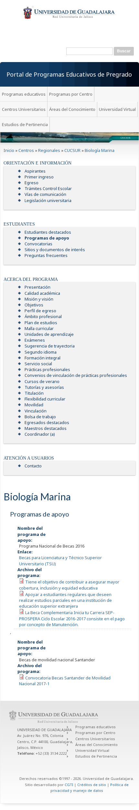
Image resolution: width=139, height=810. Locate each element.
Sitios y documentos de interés (55, 249)
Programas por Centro (70, 94)
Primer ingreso (39, 177)
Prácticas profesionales (47, 369)
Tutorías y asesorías (44, 387)
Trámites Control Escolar (48, 188)
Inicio (9, 150)
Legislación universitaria (48, 200)
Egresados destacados (47, 422)
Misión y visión (39, 299)
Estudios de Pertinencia (25, 124)
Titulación (34, 393)
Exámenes (35, 340)
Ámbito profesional (43, 316)
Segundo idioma (41, 352)
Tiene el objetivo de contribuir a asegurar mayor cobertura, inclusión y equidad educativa (69, 585)
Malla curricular (39, 328)
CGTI (69, 784)
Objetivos (34, 305)
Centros (26, 150)
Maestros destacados (46, 428)
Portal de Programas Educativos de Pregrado (69, 74)
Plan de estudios (41, 322)
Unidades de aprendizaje (49, 334)
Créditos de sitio (91, 784)
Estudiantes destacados (48, 232)
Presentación (37, 287)
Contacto (33, 466)
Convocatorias (38, 244)
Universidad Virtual (117, 109)
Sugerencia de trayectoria (50, 346)
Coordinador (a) (40, 434)
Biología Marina (99, 150)
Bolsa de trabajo (40, 417)
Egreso (31, 183)
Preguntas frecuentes (46, 255)
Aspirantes (35, 171)
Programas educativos (24, 94)
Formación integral (42, 358)
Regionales (49, 150)
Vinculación (36, 411)
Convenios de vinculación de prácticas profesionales (76, 375)
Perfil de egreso (40, 311)
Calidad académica (42, 293)
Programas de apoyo (47, 238)
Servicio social (38, 364)
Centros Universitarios (24, 109)
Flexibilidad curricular (45, 399)
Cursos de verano (42, 381)
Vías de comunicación (45, 194)
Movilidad (34, 405)
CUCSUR (72, 150)
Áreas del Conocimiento (72, 109)
